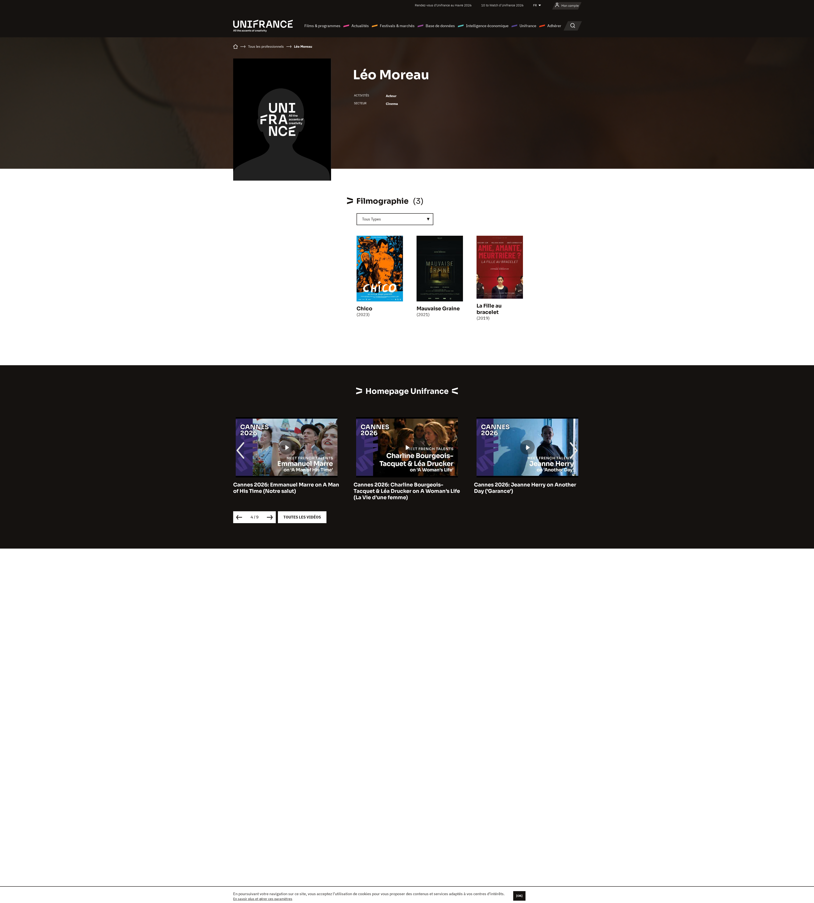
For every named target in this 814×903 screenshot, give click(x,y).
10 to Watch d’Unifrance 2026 (502, 5)
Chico (364, 308)
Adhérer (554, 25)
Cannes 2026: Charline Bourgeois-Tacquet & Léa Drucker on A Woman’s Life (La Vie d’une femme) (286, 491)
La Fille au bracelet (489, 309)
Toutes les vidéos (302, 517)
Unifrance (528, 25)
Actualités (360, 25)
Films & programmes (322, 25)
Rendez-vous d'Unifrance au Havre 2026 (443, 5)
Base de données (440, 25)
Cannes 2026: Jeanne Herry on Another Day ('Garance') (405, 488)
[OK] (519, 896)
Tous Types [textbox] (371, 219)
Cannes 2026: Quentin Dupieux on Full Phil (523, 488)
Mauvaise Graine (438, 308)
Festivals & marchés (397, 25)
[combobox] (395, 219)
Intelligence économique (487, 25)
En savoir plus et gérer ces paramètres (262, 899)
